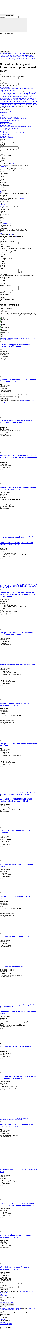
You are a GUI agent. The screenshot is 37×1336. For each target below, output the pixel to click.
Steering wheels (16, 56)
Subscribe (4, 399)
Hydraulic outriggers (28, 56)
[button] (18, 42)
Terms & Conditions (6, 1308)
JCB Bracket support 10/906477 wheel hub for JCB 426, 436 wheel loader (18, 345)
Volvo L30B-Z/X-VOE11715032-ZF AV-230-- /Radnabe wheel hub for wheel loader (16, 800)
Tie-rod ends (25, 60)
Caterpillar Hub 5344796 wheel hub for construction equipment (15, 704)
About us (2, 1302)
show (2, 297)
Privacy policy (16, 1308)
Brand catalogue (14, 1309)
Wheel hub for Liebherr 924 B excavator (15, 1046)
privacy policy (24, 400)
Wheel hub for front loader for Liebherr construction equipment (15, 1268)
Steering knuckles (5, 56)
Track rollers (18, 55)
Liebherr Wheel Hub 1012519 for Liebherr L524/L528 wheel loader (16, 832)
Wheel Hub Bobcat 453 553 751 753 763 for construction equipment (17, 1236)
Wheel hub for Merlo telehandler (12, 967)
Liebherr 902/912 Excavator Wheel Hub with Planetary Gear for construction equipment (17, 1204)
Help (7, 1302)
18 (6, 1296)
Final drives (3, 55)
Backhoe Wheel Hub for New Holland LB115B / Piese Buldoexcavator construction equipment (18, 456)
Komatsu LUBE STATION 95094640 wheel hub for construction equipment (18, 488)
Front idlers (10, 55)
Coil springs (17, 60)
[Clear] (0, 80)
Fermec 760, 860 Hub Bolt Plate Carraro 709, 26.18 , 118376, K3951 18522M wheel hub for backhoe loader (17, 594)
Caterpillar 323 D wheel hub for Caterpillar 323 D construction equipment (18, 634)
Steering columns (20, 58)
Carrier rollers (4, 58)
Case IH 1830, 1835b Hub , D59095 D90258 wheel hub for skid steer (16, 544)
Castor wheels (8, 60)
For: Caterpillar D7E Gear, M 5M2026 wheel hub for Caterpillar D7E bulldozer (18, 1077)
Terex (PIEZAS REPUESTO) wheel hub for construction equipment (16, 1126)
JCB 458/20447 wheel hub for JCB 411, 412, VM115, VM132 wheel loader (17, 421)
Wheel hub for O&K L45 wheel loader (14, 937)
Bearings (29, 55)
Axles (24, 55)
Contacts (11, 1302)
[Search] (13, 25)
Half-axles (12, 58)
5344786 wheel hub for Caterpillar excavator (17, 665)
